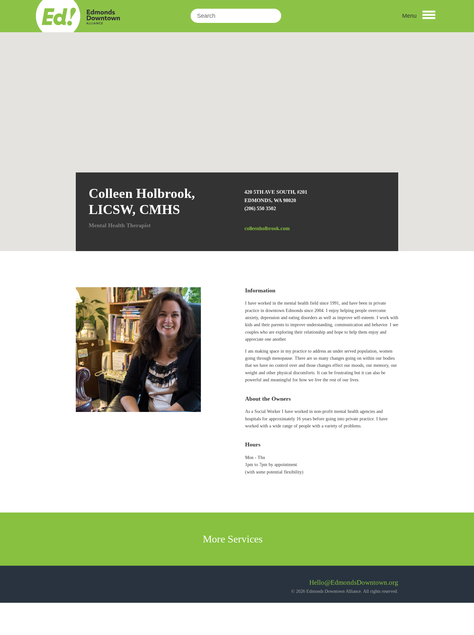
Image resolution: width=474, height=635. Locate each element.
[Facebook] (81, 585)
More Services (234, 539)
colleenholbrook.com (267, 228)
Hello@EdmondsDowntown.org (353, 582)
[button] (419, 15)
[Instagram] (98, 585)
